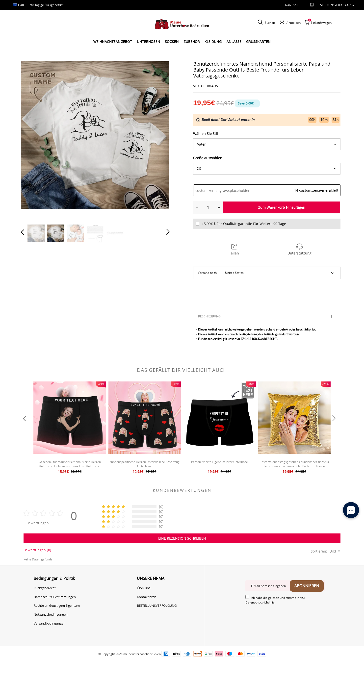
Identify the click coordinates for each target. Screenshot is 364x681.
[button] (32, 139)
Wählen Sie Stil (205, 133)
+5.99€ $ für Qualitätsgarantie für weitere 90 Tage (244, 223)
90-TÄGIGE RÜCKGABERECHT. (257, 339)
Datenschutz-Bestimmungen (55, 597)
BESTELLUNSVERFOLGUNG (330, 5)
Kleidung (213, 41)
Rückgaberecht (45, 588)
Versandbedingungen (49, 623)
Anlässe (234, 41)
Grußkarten (258, 41)
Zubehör (192, 41)
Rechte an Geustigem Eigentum (57, 605)
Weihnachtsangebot (112, 41)
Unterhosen (148, 41)
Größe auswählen (207, 157)
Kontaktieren (146, 597)
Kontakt (291, 5)
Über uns (143, 588)
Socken (172, 41)
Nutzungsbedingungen (51, 614)
